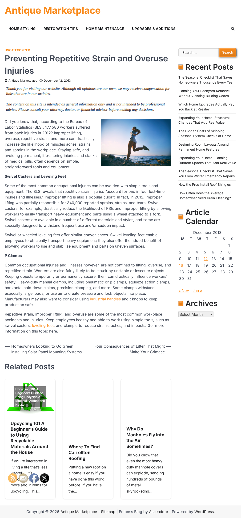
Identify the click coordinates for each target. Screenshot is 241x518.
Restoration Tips (61, 28)
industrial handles (105, 299)
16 (181, 265)
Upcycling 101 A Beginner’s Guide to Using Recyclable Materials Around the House (29, 438)
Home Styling (22, 28)
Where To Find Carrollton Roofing (84, 452)
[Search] (232, 28)
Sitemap (108, 511)
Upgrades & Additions (154, 28)
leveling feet (43, 325)
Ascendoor (158, 511)
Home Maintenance (105, 28)
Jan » (197, 290)
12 (206, 258)
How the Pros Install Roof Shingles (204, 184)
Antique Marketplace (53, 10)
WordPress (204, 511)
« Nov (183, 290)
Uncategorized (17, 50)
